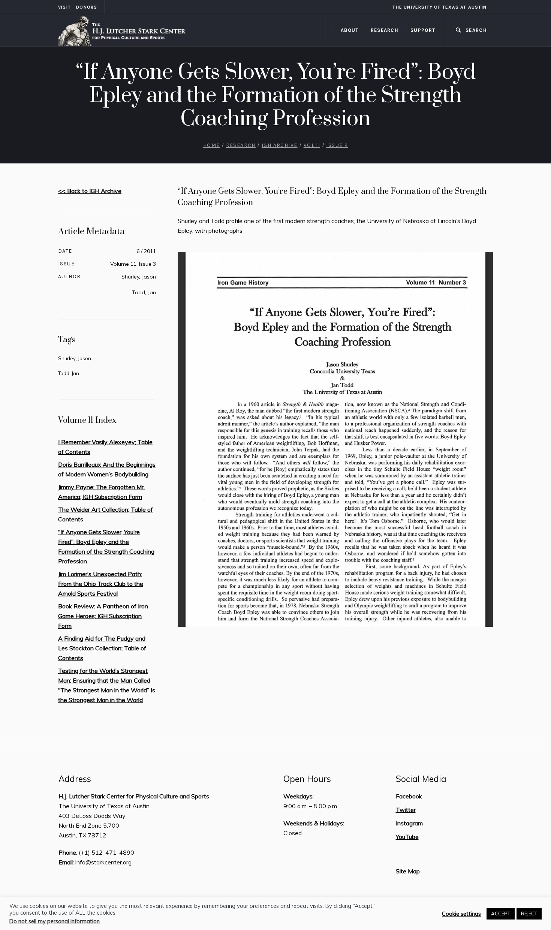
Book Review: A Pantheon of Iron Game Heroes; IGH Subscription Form (103, 615)
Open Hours (307, 779)
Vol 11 (312, 145)
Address (74, 779)
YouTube (407, 836)
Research (241, 145)
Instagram (409, 823)
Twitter (406, 809)
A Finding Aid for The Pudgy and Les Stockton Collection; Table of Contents (102, 648)
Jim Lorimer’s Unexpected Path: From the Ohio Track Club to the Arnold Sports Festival (100, 583)
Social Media (421, 779)
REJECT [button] (529, 914)
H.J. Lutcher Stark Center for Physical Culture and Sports (133, 796)
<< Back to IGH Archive (89, 191)
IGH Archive (279, 145)
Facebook (409, 796)
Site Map (408, 871)
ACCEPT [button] (500, 914)
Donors (86, 7)
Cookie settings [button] (461, 914)
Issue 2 (337, 145)
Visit (64, 7)
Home (211, 145)
